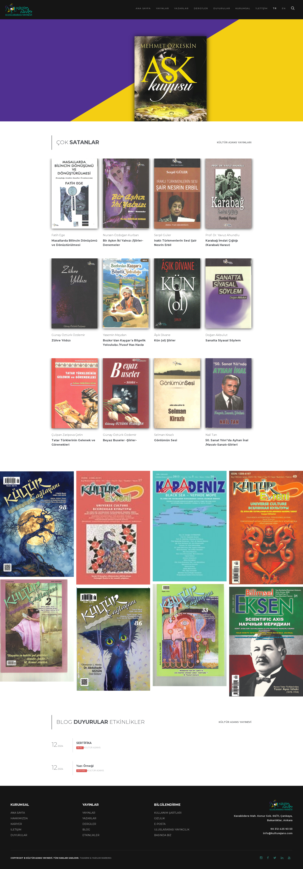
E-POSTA (160, 824)
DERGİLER (89, 824)
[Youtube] (289, 858)
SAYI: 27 (96, 485)
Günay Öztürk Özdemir (68, 335)
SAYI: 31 (248, 605)
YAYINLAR (88, 812)
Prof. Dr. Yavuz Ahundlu (223, 235)
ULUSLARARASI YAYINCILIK (171, 829)
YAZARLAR (89, 818)
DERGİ (9, 485)
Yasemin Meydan (114, 335)
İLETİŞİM (16, 829)
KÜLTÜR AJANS (89, 747)
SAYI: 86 (96, 601)
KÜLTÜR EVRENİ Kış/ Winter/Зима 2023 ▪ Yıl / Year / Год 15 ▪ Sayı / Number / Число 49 (264, 480)
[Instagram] (261, 858)
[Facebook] (268, 858)
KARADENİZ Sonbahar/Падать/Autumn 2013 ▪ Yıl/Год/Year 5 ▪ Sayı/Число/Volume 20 (188, 480)
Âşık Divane (162, 335)
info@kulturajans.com (277, 833)
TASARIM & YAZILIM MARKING (95, 858)
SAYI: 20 (172, 489)
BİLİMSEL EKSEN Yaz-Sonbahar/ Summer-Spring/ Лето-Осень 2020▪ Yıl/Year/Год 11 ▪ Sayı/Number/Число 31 (264, 596)
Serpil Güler (162, 235)
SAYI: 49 (249, 489)
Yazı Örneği (85, 766)
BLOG (86, 829)
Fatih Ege (58, 235)
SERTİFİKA (84, 743)
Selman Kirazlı (164, 435)
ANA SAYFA (18, 812)
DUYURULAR (19, 835)
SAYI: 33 (172, 598)
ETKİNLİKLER (90, 835)
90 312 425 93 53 (281, 828)
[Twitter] (274, 858)
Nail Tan (211, 435)
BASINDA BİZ (162, 835)
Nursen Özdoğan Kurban (121, 235)
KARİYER (16, 824)
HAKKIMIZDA (19, 818)
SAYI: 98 (20, 485)
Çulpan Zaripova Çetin (67, 435)
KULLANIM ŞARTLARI (168, 812)
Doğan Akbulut (217, 335)
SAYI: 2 (19, 593)
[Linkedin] (282, 858)
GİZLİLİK (159, 818)
